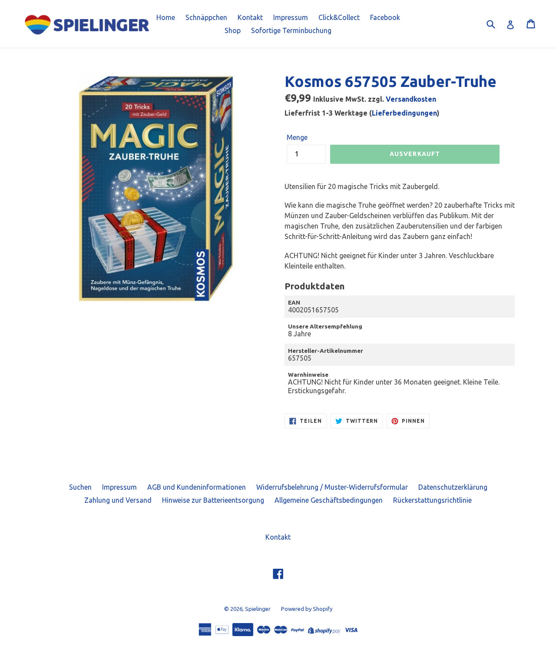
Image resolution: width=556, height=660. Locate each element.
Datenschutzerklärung (452, 487)
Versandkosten (411, 99)
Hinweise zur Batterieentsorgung (213, 500)
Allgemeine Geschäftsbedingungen (329, 500)
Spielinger (258, 609)
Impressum (290, 17)
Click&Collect (339, 17)
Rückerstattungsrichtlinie (432, 500)
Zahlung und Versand (118, 500)
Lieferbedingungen (404, 113)
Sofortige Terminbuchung (291, 30)
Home (165, 17)
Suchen (80, 487)
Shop (233, 30)
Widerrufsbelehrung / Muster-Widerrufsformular (332, 487)
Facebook (385, 17)
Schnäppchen (206, 17)
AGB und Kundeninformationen (196, 487)
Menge (297, 137)
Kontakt (250, 17)
